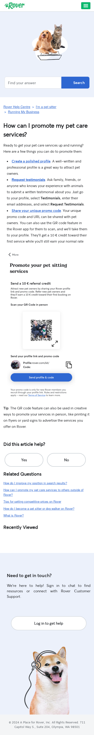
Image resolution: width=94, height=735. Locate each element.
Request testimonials (28, 179)
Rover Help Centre (16, 106)
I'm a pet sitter (46, 106)
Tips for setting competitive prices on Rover (32, 501)
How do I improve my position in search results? (35, 483)
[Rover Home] (14, 5)
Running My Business (23, 111)
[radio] (24, 460)
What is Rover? (13, 515)
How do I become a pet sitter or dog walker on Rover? (38, 508)
